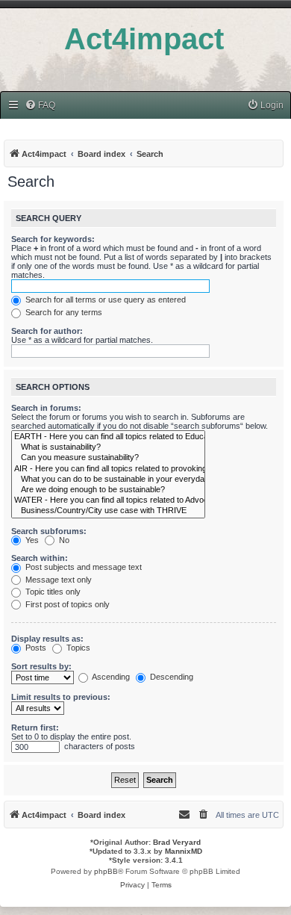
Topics (77, 647)
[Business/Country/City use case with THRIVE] (108, 511)
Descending (170, 676)
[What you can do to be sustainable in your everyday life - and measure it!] (108, 479)
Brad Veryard (177, 842)
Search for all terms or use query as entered (104, 299)
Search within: (39, 557)
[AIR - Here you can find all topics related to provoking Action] (108, 469)
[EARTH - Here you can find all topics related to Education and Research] (108, 437)
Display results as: (47, 638)
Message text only (57, 579)
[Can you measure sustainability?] (108, 458)
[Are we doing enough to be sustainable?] (108, 490)
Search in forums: (46, 407)
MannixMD (183, 851)
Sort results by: (41, 666)
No (63, 540)
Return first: (35, 727)
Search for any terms (62, 312)
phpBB (106, 871)
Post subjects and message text (82, 566)
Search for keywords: (53, 239)
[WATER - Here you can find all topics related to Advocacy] (108, 500)
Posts (34, 647)
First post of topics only (66, 604)
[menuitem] (40, 106)
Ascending (110, 676)
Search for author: (47, 330)
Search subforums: (49, 531)
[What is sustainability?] (108, 447)
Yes (31, 540)
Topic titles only (52, 591)
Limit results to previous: (60, 696)
